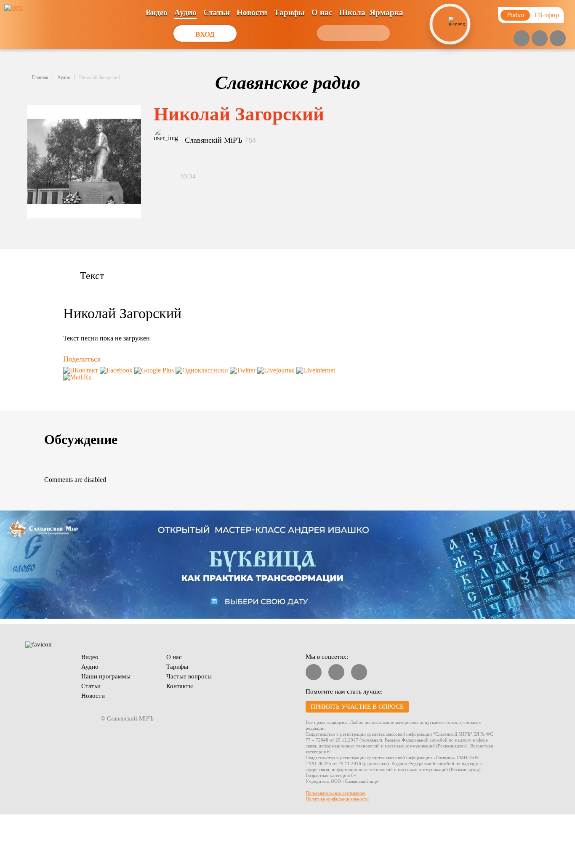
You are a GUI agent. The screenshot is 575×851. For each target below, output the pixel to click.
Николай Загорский (99, 77)
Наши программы (105, 676)
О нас (321, 12)
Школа (352, 12)
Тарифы (289, 12)
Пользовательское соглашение (335, 792)
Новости (252, 12)
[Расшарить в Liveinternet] (315, 370)
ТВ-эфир (546, 15)
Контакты (179, 686)
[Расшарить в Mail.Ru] (77, 376)
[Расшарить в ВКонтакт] (80, 370)
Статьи (216, 12)
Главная (40, 77)
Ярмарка (386, 12)
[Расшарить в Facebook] (116, 370)
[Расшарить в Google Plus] (154, 370)
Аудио (185, 12)
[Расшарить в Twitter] (243, 370)
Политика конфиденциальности (337, 798)
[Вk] (540, 38)
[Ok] (558, 38)
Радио (515, 15)
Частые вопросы (189, 676)
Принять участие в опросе (357, 706)
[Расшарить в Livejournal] (276, 370)
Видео (157, 12)
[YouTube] (522, 38)
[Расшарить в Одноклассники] (202, 370)
